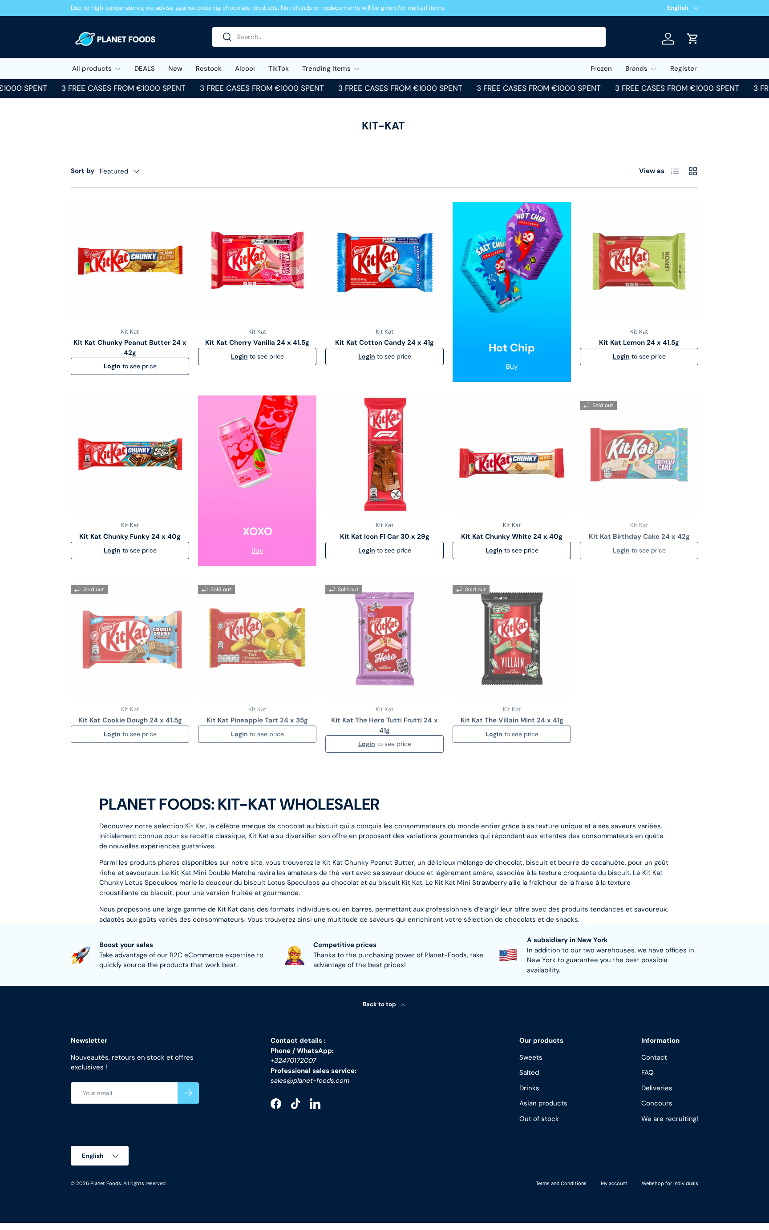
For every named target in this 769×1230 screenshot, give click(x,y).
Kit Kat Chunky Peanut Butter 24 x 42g (129, 347)
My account (614, 1183)
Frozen (601, 68)
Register (683, 68)
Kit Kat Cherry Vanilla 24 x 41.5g (257, 342)
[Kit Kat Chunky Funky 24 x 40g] (130, 454)
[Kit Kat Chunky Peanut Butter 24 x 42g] (130, 261)
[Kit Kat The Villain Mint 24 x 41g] (512, 639)
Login (112, 366)
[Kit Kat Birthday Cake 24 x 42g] (639, 454)
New (175, 68)
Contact (654, 1057)
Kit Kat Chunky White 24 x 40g (512, 536)
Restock (209, 68)
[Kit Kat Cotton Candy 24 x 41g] (384, 261)
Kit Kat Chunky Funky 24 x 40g (130, 536)
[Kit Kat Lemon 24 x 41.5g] (639, 261)
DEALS (144, 68)
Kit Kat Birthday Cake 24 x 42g (639, 536)
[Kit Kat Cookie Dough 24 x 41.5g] (130, 639)
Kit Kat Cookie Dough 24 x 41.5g (130, 720)
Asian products (543, 1103)
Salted (529, 1072)
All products (92, 68)
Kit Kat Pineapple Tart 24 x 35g (257, 720)
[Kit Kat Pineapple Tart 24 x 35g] (257, 639)
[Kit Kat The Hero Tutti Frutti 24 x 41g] (384, 639)
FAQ (647, 1072)
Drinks (529, 1088)
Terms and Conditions (561, 1183)
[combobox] (409, 37)
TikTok (278, 68)
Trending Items (326, 68)
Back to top (380, 1004)
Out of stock (539, 1118)
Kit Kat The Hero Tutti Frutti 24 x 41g (384, 725)
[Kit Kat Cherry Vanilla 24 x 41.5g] (257, 261)
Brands (636, 68)
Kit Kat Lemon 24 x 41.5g (639, 342)
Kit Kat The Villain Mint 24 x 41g (512, 720)
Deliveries (656, 1088)
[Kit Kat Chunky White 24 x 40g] (512, 454)
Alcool (245, 68)
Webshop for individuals (670, 1183)
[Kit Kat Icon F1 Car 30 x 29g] (384, 454)
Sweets (530, 1057)
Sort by (82, 170)
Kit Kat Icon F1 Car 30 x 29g (384, 536)
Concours (656, 1103)
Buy (512, 366)
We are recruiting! (669, 1118)
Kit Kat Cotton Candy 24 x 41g (384, 342)
